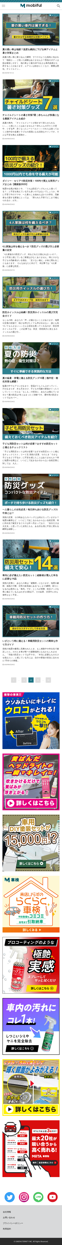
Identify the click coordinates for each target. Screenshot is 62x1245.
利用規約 (7, 1229)
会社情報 (7, 1212)
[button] (58, 5)
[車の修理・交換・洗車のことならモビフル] (31, 5)
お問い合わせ (9, 1217)
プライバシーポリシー (13, 1223)
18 (48, 680)
